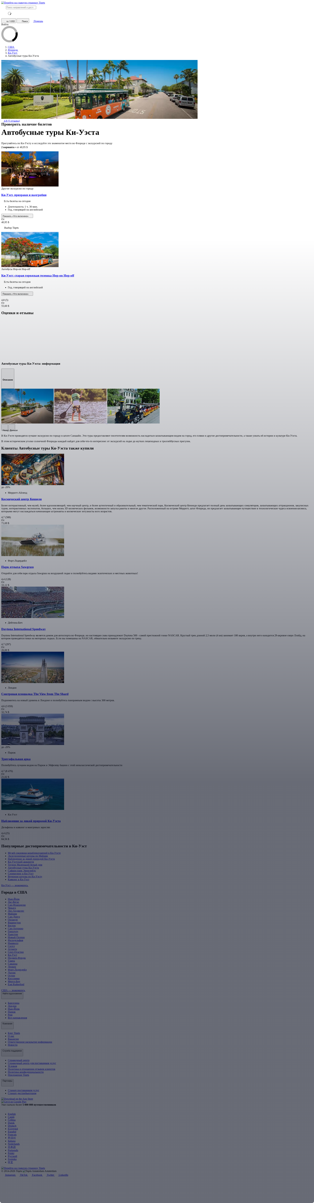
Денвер (12, 966)
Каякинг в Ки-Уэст (18, 879)
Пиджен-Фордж (17, 958)
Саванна (12, 963)
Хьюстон (13, 934)
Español (12, 1131)
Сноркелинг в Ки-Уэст (21, 873)
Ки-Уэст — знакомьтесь (14, 885)
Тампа (11, 960)
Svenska (12, 1159)
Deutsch (12, 1125)
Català (11, 1117)
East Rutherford (16, 984)
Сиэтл (11, 946)
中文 (10, 1162)
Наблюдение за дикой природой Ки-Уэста (31, 858)
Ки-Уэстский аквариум (21, 861)
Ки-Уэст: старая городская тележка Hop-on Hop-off (37, 275)
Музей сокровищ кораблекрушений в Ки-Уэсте (34, 853)
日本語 (12, 1147)
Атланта (12, 949)
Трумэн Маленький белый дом (25, 864)
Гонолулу (13, 931)
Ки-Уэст (12, 955)
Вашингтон (14, 922)
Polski (11, 1153)
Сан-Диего (14, 916)
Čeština (12, 1119)
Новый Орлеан (16, 937)
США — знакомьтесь (13, 990)
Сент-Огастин (16, 952)
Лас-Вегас (13, 902)
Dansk (11, 1122)
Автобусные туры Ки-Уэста (23, 867)
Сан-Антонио (15, 928)
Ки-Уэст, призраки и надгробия (23, 195)
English (12, 1114)
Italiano (12, 1141)
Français (12, 1134)
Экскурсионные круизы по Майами (28, 856)
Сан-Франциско (17, 905)
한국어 (12, 1137)
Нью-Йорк (14, 899)
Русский (12, 1156)
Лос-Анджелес (16, 910)
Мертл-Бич (14, 981)
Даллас (12, 972)
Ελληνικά (13, 1128)
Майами (12, 913)
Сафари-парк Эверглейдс (22, 870)
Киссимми (14, 978)
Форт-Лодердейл (17, 969)
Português (13, 1150)
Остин (11, 975)
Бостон (12, 925)
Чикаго (12, 907)
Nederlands (14, 1144)
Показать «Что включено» (16, 216)
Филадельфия (15, 940)
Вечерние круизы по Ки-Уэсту (25, 876)
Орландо (13, 919)
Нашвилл (13, 943)
